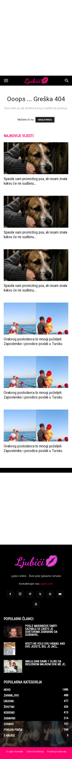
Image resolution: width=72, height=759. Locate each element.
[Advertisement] (36, 38)
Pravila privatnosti (56, 751)
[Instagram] (20, 594)
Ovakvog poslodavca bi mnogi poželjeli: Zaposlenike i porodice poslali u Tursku (33, 341)
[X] (40, 594)
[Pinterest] (30, 594)
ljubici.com (47, 583)
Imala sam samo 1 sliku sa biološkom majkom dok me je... (45, 663)
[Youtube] (60, 594)
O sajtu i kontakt (14, 751)
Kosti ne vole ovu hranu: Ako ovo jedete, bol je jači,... (45, 645)
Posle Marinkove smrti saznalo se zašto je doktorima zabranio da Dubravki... (41, 630)
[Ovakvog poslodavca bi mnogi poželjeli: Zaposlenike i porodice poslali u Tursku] (36, 318)
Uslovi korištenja (35, 751)
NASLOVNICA (45, 119)
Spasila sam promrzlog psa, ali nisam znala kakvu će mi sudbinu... (35, 181)
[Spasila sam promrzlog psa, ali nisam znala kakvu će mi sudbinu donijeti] (36, 158)
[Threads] (36, 604)
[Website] (50, 594)
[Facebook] (10, 594)
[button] (6, 81)
